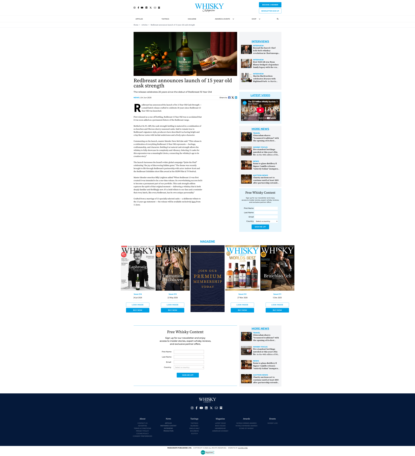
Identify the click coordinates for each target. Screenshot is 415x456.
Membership (220, 428)
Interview (258, 46)
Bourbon (194, 431)
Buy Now (137, 310)
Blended (194, 426)
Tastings (165, 19)
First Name (249, 208)
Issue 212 (242, 294)
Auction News (260, 175)
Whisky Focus (260, 147)
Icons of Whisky (246, 428)
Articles (139, 19)
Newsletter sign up (270, 11)
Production (168, 431)
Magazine (192, 19)
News (137, 98)
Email (251, 217)
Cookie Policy (142, 433)
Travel (256, 133)
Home (136, 25)
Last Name (249, 213)
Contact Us (142, 423)
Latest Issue (220, 423)
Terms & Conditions (142, 428)
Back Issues (220, 426)
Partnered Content (168, 426)
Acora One (243, 448)
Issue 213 (173, 294)
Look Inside (138, 305)
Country (250, 221)
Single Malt (194, 428)
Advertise (142, 426)
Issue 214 (138, 294)
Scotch (194, 433)
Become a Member (270, 5)
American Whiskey (220, 431)
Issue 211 (277, 294)
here (194, 201)
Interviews (168, 428)
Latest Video (260, 95)
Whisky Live (272, 423)
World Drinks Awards (246, 423)
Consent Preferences (142, 436)
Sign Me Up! (260, 227)
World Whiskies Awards (246, 426)
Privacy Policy (142, 431)
